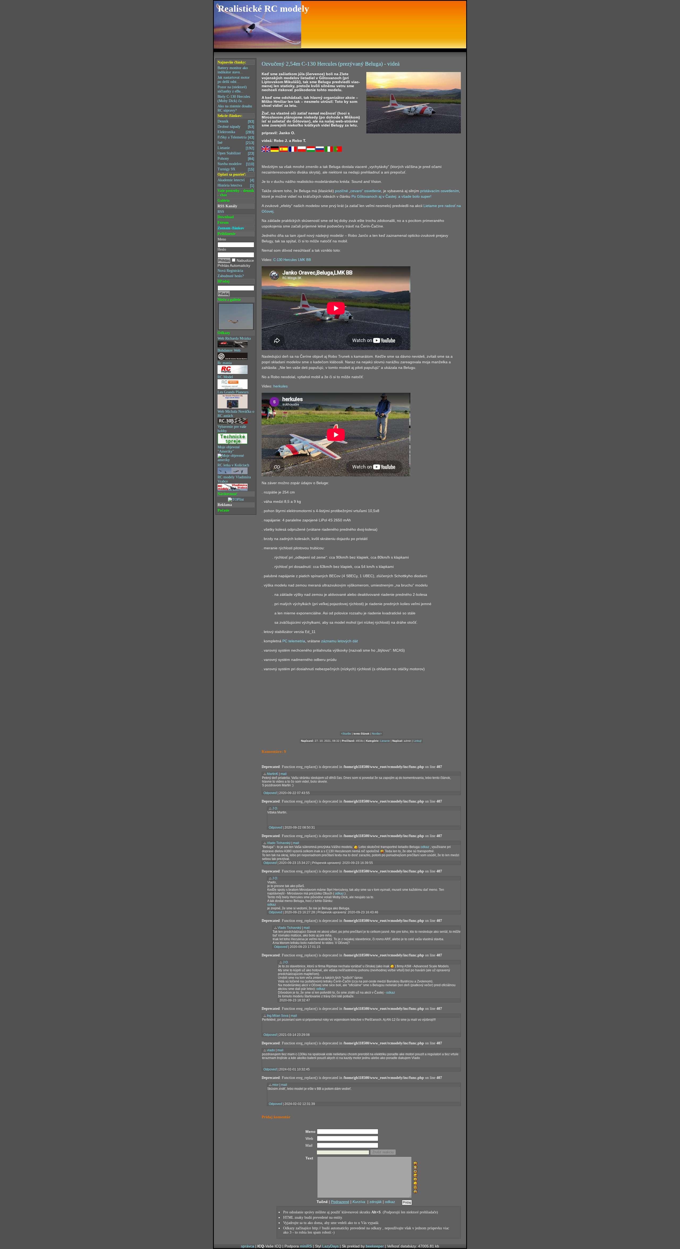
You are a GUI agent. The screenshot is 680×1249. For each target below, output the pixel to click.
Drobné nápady (236, 127)
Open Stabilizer (236, 153)
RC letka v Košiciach (233, 465)
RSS (221, 212)
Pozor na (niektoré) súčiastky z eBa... (232, 89)
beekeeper (375, 1246)
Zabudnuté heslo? (231, 276)
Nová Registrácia (230, 271)
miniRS (306, 1246)
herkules (280, 386)
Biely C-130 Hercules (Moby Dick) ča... (234, 99)
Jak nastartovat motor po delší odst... (234, 79)
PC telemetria (293, 641)
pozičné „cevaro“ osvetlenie (358, 191)
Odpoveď (270, 793)
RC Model (225, 377)
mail (283, 774)
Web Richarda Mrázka (234, 338)
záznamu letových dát (339, 641)
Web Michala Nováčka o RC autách (236, 414)
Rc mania (225, 363)
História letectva (236, 185)
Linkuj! (418, 740)
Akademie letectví (236, 180)
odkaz (424, 847)
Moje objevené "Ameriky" (229, 449)
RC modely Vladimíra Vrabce (234, 479)
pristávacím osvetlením (439, 191)
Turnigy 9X (236, 169)
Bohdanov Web (229, 350)
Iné (236, 143)
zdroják (375, 1202)
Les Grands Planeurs (233, 392)
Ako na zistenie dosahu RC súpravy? (235, 108)
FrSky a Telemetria (236, 137)
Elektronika (236, 132)
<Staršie (346, 733)
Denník (236, 121)
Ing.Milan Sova (277, 1016)
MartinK (272, 774)
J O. (275, 808)
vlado (271, 1050)
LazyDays (330, 1246)
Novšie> (377, 733)
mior (275, 1085)
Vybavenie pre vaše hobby (232, 429)
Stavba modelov (236, 164)
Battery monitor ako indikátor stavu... (233, 70)
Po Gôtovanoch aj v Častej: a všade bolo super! (391, 196)
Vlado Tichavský (279, 843)
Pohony (236, 159)
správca (247, 1246)
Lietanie (236, 148)
